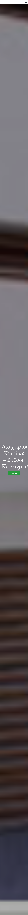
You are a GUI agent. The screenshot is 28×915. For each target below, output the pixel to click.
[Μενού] (26, 2)
